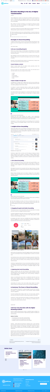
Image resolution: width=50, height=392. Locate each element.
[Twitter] (3, 0)
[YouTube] (7, 0)
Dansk (13, 0)
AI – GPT (26, 3)
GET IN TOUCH (44, 3)
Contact (34, 3)
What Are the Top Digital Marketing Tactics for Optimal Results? (16, 341)
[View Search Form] (48, 3)
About (38, 3)
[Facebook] (1, 0)
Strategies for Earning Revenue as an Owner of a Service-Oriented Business (33, 341)
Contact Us (27, 382)
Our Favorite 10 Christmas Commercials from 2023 (11, 353)
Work (30, 3)
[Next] (44, 360)
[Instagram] (5, 0)
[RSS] (8, 0)
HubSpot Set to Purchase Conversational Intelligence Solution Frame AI (24, 363)
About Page (27, 381)
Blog (22, 3)
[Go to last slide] (6, 360)
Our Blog (27, 384)
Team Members (28, 385)
